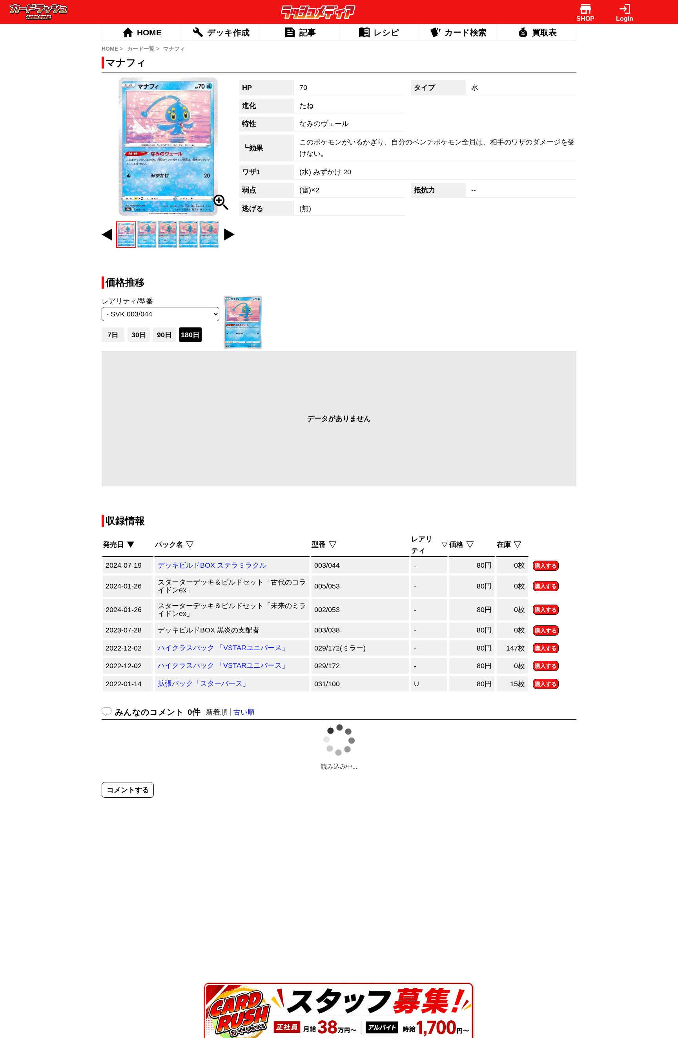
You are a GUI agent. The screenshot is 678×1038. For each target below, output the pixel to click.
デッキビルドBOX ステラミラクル (212, 565)
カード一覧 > (143, 49)
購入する (546, 566)
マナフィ (174, 49)
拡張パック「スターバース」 (204, 683)
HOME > (112, 49)
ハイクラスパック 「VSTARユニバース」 (223, 647)
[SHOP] (585, 9)
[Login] (624, 9)
